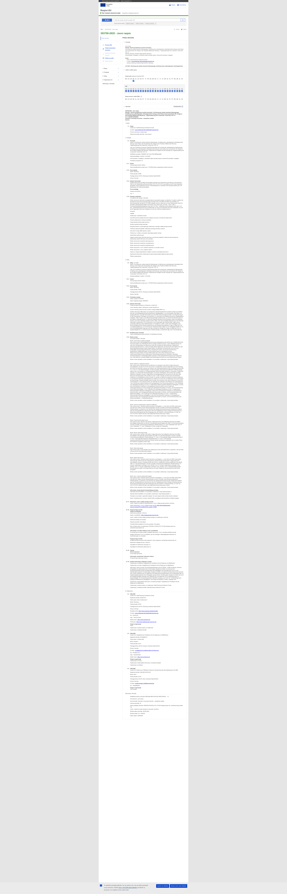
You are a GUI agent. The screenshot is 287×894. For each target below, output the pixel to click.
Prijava (173, 5)
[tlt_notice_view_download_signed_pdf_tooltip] (133, 81)
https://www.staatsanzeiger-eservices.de (146, 621)
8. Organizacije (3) (107, 79)
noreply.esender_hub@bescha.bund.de (144, 683)
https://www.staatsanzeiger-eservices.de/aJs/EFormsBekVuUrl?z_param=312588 (150, 506)
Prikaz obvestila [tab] (105, 38)
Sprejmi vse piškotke (162, 886)
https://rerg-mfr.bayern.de (144, 657)
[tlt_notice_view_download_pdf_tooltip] (126, 91)
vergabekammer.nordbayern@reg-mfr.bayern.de (147, 650)
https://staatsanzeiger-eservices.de (149, 515)
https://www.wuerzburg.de (144, 619)
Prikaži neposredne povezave (110, 49)
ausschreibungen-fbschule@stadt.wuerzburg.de (142, 61)
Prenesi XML (108, 45)
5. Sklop (105, 76)
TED (102, 29)
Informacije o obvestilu (109, 83)
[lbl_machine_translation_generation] (141, 96)
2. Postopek (106, 72)
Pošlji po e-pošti (109, 58)
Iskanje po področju (150, 23)
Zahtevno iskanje (139, 23)
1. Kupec (105, 68)
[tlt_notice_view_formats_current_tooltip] (182, 106)
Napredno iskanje (130, 23)
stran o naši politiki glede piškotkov (128, 887)
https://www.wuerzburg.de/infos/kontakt (148, 611)
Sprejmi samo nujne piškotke (178, 886)
